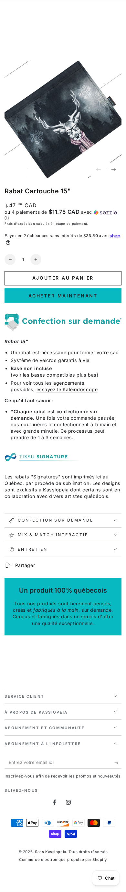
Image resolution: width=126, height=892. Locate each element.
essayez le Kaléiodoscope (67, 389)
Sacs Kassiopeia (50, 852)
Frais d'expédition (20, 223)
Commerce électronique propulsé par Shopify (63, 859)
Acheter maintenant (63, 295)
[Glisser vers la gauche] (98, 170)
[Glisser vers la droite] (113, 170)
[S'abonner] (117, 762)
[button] (63, 215)
